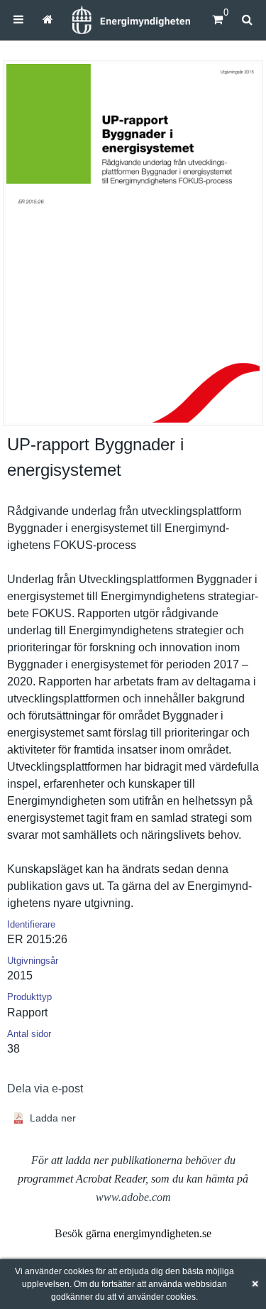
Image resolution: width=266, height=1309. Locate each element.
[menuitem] (18, 19)
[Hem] (131, 20)
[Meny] (18, 19)
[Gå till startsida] (47, 19)
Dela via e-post (45, 1088)
